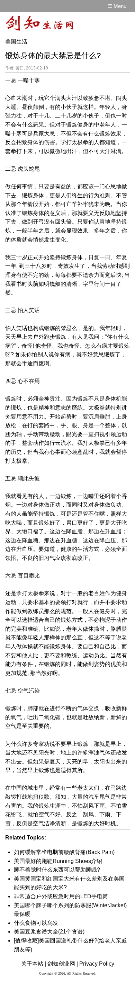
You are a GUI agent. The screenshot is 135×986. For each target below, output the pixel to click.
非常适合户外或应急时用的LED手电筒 (61, 896)
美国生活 (16, 42)
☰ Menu (117, 6)
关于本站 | (33, 964)
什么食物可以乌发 (36, 923)
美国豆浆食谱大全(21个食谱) (49, 932)
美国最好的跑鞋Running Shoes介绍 (58, 861)
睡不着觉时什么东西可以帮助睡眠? (57, 870)
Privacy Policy (96, 964)
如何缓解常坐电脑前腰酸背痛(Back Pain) (64, 852)
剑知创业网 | (62, 964)
